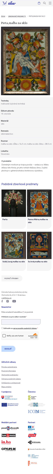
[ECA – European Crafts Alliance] (40, 397)
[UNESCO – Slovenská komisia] (40, 428)
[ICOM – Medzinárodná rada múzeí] (40, 411)
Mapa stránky (6, 386)
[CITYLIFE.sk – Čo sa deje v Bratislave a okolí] (13, 449)
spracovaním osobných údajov (25, 328)
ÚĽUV (3, 16)
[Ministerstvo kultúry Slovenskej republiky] (13, 397)
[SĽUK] (40, 435)
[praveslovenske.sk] (13, 428)
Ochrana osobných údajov (11, 378)
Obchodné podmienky (9, 374)
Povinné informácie (8, 370)
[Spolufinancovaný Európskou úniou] (13, 404)
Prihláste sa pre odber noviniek (14, 316)
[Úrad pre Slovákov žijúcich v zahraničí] (40, 456)
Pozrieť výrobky (11, 278)
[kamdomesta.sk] (13, 435)
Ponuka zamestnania (9, 367)
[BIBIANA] (40, 442)
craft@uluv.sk (6, 298)
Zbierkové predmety (17, 16)
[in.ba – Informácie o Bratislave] (13, 442)
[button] (50, 3)
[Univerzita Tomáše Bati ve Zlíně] (40, 449)
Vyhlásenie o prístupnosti (10, 382)
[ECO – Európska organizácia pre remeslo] (40, 404)
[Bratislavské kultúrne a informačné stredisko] (40, 463)
